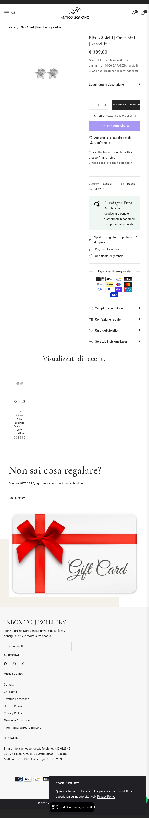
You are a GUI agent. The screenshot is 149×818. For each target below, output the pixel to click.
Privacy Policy (13, 713)
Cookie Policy (13, 706)
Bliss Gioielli (19, 413)
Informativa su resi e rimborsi (23, 727)
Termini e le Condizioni (121, 116)
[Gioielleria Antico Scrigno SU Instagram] (15, 663)
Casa (12, 27)
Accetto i (115, 116)
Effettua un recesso (16, 699)
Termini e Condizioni (17, 720)
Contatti (9, 684)
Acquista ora (17, 498)
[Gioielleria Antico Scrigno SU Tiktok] (23, 663)
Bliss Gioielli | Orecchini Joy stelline (19, 426)
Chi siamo (10, 691)
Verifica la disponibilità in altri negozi (110, 162)
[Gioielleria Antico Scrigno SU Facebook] (6, 663)
